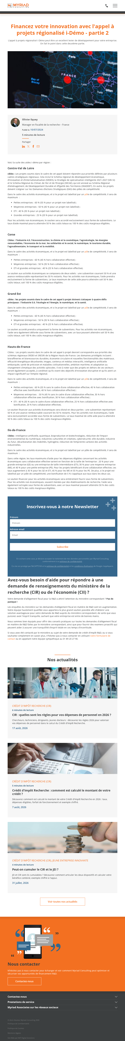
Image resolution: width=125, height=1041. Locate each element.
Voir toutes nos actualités (62, 901)
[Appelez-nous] (106, 5)
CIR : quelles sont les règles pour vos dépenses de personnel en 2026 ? (61, 715)
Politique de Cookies (16, 1028)
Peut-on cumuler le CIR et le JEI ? (35, 869)
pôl (86, 194)
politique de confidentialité (71, 561)
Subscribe (62, 547)
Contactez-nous (24, 981)
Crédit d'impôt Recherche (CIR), (32, 860)
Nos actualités (62, 659)
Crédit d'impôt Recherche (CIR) (31, 706)
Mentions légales (14, 1033)
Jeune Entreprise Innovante (70, 860)
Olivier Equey (30, 119)
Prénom (14, 517)
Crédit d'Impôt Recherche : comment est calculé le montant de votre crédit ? (61, 792)
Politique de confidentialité (18, 1024)
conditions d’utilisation (83, 566)
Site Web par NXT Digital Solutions (21, 1038)
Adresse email (17, 529)
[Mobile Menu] (115, 5)
